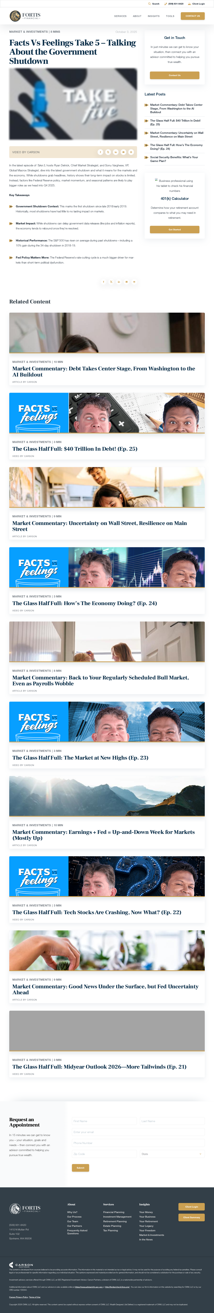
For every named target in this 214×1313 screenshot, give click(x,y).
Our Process (74, 1216)
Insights (154, 16)
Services (120, 16)
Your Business (147, 1216)
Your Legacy (146, 1225)
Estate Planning (112, 1225)
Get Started (175, 229)
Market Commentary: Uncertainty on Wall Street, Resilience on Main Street (176, 134)
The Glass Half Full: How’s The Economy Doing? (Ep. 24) (84, 603)
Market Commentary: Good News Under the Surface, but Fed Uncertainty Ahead (105, 989)
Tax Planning (110, 1230)
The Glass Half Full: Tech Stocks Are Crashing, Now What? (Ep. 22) (96, 912)
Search (155, 3)
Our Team (72, 1221)
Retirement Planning (115, 1221)
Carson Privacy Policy (18, 1297)
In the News (146, 1239)
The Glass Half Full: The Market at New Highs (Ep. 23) (80, 757)
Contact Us (175, 75)
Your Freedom (147, 1230)
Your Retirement (148, 1221)
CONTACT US (193, 16)
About (137, 16)
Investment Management (117, 1216)
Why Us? (72, 1212)
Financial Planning (113, 1212)
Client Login (198, 3)
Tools (170, 16)
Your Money (146, 1212)
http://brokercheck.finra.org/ (117, 1287)
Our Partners (74, 1225)
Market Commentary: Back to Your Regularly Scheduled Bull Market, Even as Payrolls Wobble (100, 680)
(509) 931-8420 (175, 3)
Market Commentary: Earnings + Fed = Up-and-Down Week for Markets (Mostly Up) (103, 835)
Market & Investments (151, 1235)
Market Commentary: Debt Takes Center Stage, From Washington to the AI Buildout (176, 108)
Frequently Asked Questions (77, 1232)
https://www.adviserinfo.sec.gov (89, 1287)
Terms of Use (34, 1297)
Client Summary (191, 1217)
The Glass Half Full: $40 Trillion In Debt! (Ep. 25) (75, 449)
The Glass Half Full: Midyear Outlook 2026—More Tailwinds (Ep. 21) (99, 1066)
